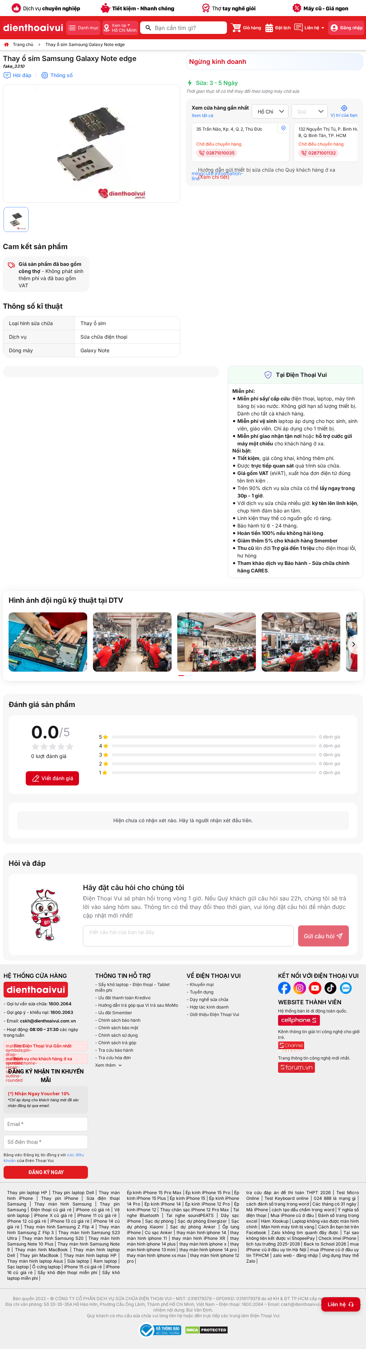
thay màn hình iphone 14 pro (208, 1249)
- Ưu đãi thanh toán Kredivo (122, 997)
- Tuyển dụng (200, 992)
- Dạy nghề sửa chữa (207, 999)
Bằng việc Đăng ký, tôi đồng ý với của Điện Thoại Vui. (44, 1158)
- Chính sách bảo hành (117, 1020)
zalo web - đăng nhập (295, 1255)
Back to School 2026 (325, 1244)
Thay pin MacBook (39, 1255)
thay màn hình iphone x (203, 1244)
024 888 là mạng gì (335, 1198)
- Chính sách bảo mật (116, 1027)
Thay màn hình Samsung (63, 1204)
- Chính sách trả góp (115, 1042)
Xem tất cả (202, 115)
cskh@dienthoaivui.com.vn (48, 1021)
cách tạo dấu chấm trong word (303, 1209)
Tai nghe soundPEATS (190, 1215)
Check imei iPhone (337, 1238)
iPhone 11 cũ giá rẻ (97, 1215)
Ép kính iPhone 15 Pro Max (154, 1192)
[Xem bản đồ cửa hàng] (283, 128)
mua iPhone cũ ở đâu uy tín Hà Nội (302, 1246)
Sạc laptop (18, 1266)
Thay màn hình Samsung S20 (53, 1238)
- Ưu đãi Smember (113, 1012)
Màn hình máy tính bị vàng (288, 1226)
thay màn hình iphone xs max (157, 1255)
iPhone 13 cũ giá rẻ (69, 1221)
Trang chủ (23, 44)
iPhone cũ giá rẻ (93, 1209)
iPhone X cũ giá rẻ (53, 1215)
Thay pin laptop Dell (73, 1192)
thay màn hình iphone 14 (202, 1232)
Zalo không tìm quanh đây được (304, 1232)
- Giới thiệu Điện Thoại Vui (213, 1014)
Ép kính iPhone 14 (162, 1204)
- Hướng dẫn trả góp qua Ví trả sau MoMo (136, 1005)
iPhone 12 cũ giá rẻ (26, 1221)
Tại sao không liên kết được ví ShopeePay (302, 1235)
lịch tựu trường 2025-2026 (273, 1244)
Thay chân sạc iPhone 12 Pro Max (194, 1209)
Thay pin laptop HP (27, 1192)
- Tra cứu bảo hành (114, 1050)
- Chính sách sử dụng (116, 1035)
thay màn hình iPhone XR (198, 1238)
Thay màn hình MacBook (41, 1249)
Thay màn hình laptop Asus (35, 1261)
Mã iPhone (257, 1209)
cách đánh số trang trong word (277, 1204)
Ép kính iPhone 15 (187, 1198)
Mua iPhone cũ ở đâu (292, 1215)
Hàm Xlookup (274, 1221)
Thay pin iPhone (59, 1198)
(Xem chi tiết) (213, 177)
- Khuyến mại (200, 984)
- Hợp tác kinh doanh (208, 1007)
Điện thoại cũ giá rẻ (51, 1209)
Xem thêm (105, 1065)
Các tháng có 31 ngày (334, 1204)
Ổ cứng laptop (46, 1266)
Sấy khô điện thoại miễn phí (67, 1272)
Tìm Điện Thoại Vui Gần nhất (42, 1046)
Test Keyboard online (286, 1198)
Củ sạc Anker (158, 1232)
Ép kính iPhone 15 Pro (208, 1192)
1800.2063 (61, 1012)
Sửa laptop (78, 1261)
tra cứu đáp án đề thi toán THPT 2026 (288, 1192)
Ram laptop (105, 1261)
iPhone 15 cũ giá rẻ (83, 1266)
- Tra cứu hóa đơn (113, 1057)
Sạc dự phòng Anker (193, 1226)
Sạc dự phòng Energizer (202, 1221)
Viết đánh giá (57, 778)
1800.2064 (60, 1003)
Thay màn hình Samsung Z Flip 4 (59, 1226)
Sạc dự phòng (159, 1221)
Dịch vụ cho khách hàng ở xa (43, 1058)
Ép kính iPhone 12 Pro (207, 1204)
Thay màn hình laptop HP (90, 1255)
